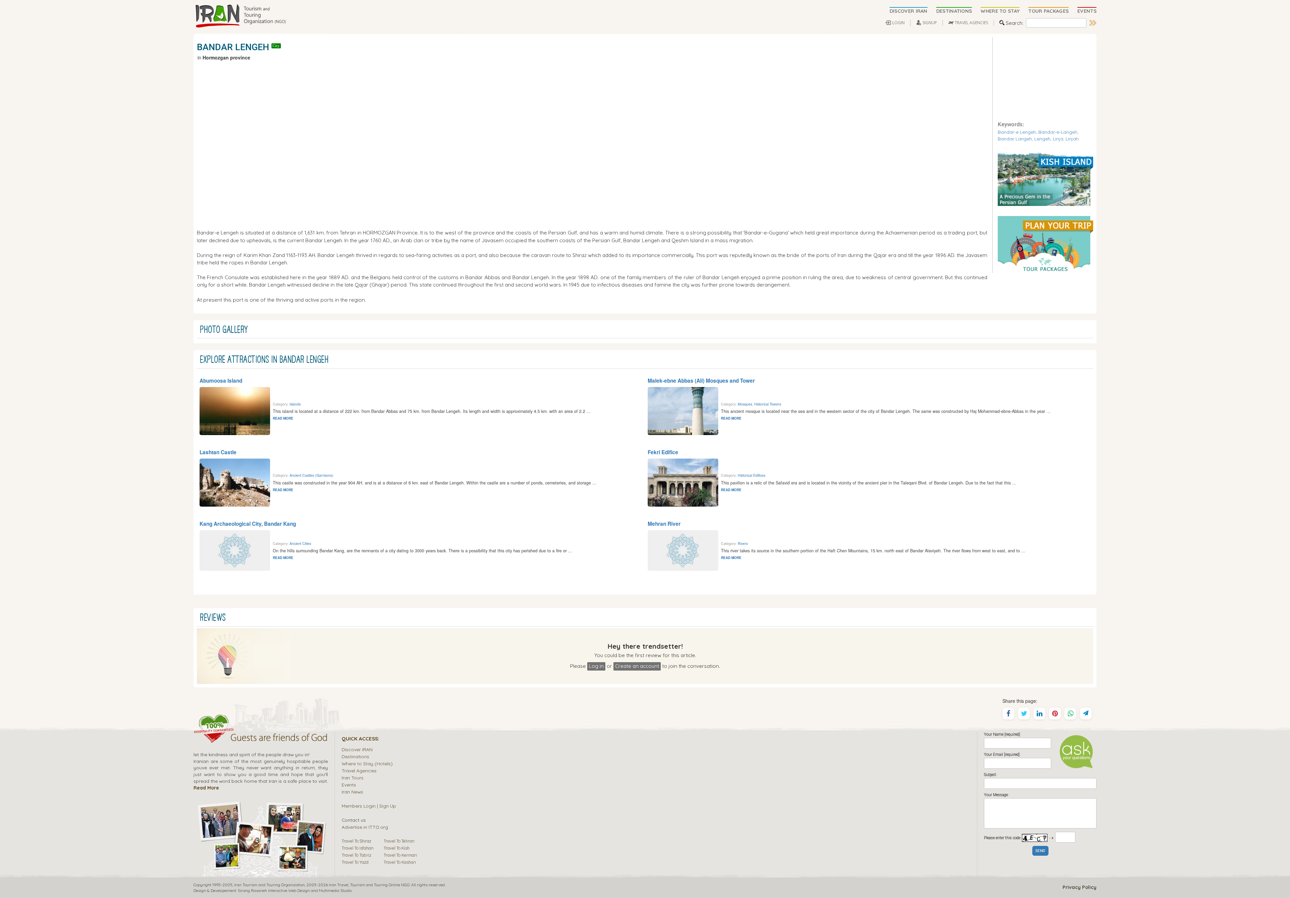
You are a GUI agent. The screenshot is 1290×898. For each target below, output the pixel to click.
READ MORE (283, 418)
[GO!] (1092, 23)
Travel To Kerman (400, 855)
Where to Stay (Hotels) (367, 763)
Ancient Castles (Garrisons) (311, 475)
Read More (206, 787)
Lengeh (1042, 138)
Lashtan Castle (218, 452)
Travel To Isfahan (358, 848)
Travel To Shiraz (356, 841)
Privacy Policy (1079, 887)
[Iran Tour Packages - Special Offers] (1045, 243)
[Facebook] (1008, 714)
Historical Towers (767, 404)
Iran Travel (338, 884)
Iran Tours (352, 777)
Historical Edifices (751, 475)
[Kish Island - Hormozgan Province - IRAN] (1045, 178)
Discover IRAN (357, 749)
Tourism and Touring (369, 884)
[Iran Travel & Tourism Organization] (241, 16)
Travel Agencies (359, 770)
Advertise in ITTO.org (365, 827)
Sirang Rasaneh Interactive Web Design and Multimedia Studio (295, 890)
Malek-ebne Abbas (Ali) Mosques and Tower (701, 380)
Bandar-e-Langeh (1057, 132)
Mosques (745, 404)
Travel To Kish (397, 848)
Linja (1058, 138)
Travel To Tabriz (356, 855)
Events (349, 784)
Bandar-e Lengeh (1017, 132)
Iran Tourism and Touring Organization (269, 884)
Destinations (355, 756)
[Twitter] (1024, 714)
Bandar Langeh (1015, 138)
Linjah (1072, 138)
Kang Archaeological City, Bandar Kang (248, 523)
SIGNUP (929, 23)
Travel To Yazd (355, 862)
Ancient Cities (300, 543)
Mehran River (664, 523)
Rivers (743, 543)
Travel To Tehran (399, 841)
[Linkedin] (1039, 714)
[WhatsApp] (1070, 714)
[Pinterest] (1055, 714)
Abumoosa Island (221, 380)
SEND (1040, 851)
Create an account (637, 665)
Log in (596, 665)
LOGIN (898, 23)
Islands (295, 404)
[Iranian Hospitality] (261, 738)
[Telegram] (1086, 714)
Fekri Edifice (663, 452)
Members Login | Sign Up (369, 806)
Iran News (352, 792)
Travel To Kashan (400, 862)
